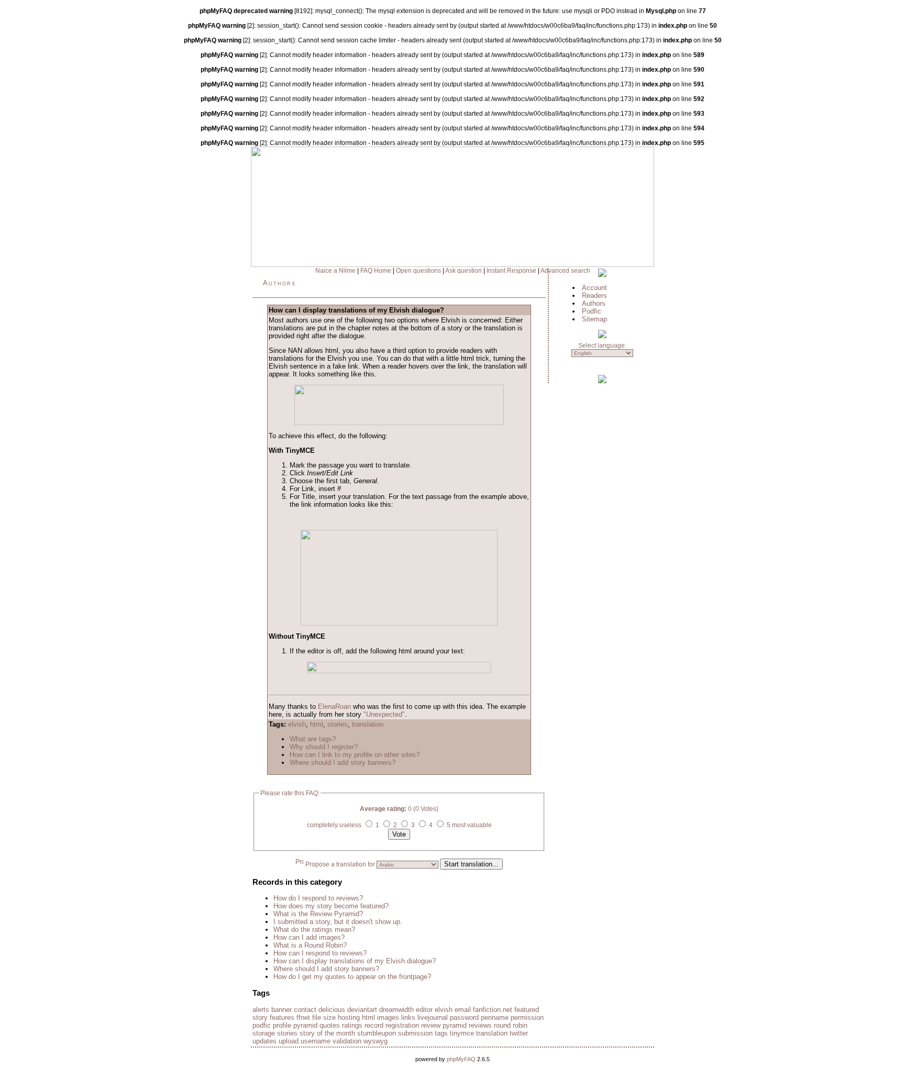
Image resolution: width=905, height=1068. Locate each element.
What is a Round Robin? (310, 945)
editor (424, 1010)
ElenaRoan (334, 706)
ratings (352, 1025)
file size (324, 1017)
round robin (510, 1025)
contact (305, 1010)
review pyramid (444, 1025)
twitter (519, 1033)
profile (282, 1025)
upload (289, 1041)
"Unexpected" (384, 714)
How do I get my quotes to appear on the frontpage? (352, 977)
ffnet (303, 1017)
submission (415, 1033)
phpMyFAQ (461, 1059)
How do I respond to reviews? (318, 898)
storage (263, 1033)
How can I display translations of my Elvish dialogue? (354, 961)
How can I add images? (309, 937)
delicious (331, 1010)
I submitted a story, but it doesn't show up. (337, 922)
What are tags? (313, 739)
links (408, 1017)
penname (495, 1017)
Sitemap (594, 319)
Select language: (602, 345)
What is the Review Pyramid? (318, 914)
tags (441, 1033)
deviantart (362, 1010)
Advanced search (565, 270)
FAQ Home (375, 270)
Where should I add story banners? (342, 762)
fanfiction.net (492, 1010)
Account (594, 288)
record (374, 1025)
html (316, 724)
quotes (329, 1025)
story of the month (327, 1033)
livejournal (432, 1017)
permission (527, 1017)
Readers (594, 295)
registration (402, 1025)
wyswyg (375, 1041)
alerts (260, 1010)
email (463, 1010)
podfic (261, 1025)
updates (264, 1041)
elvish (297, 724)
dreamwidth (396, 1010)
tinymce (462, 1033)
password (464, 1017)
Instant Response (511, 270)
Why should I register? (324, 747)
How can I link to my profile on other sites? (355, 755)
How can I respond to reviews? (320, 953)
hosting (349, 1017)
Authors (279, 283)
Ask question (463, 270)
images (388, 1017)
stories (337, 724)
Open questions (418, 270)
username (315, 1041)
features (282, 1017)
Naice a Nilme (335, 270)
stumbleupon (376, 1033)
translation (367, 724)
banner (281, 1010)
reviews (480, 1025)
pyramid (305, 1025)
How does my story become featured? (331, 906)
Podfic (591, 311)
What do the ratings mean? (314, 929)
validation (347, 1041)
